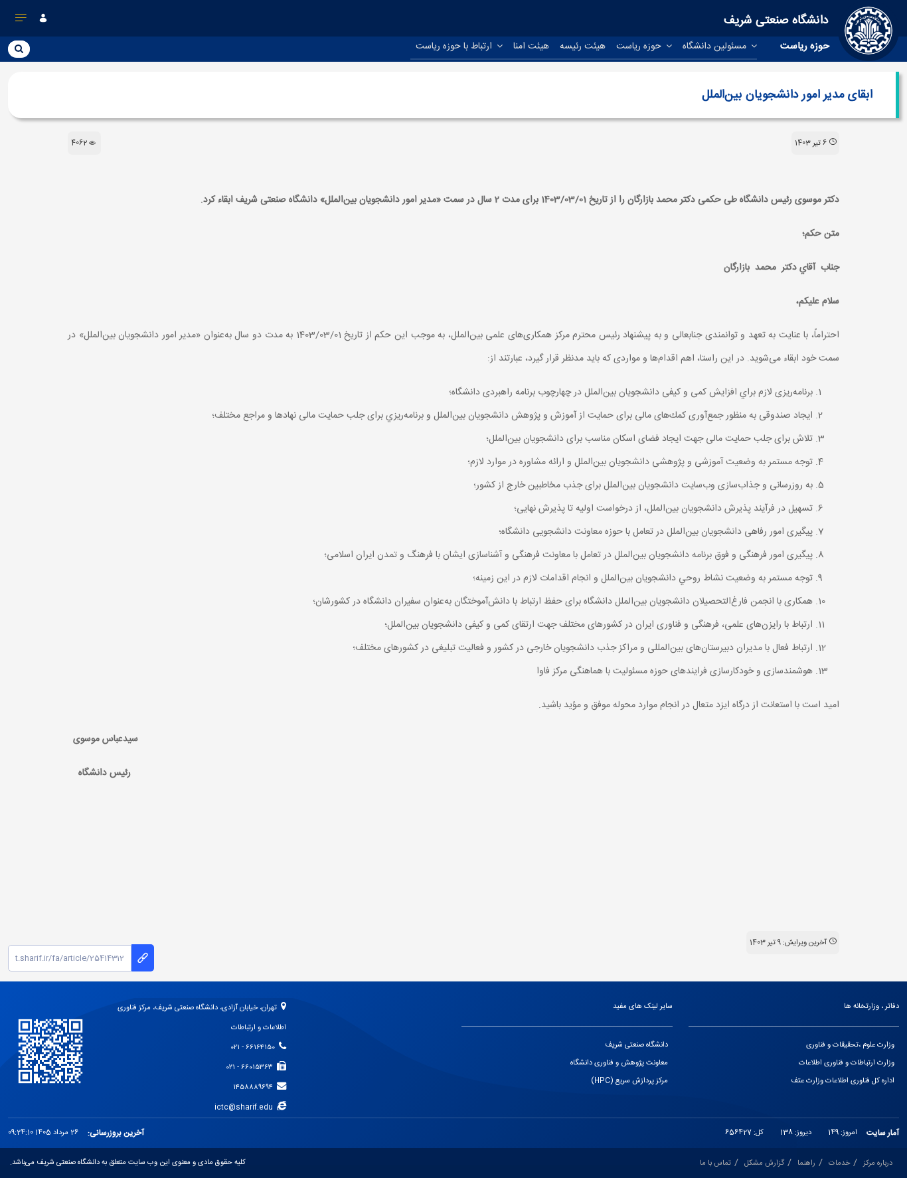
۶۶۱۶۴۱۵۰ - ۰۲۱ (255, 1048)
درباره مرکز (877, 1163)
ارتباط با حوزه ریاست (455, 46)
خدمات (839, 1163)
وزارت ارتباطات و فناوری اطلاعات (846, 1063)
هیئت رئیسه (583, 46)
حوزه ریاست (640, 46)
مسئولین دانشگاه (716, 46)
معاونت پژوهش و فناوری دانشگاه (619, 1063)
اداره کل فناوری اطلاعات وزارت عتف (842, 1081)
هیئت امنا (531, 46)
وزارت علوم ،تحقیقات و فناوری (850, 1045)
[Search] (19, 48)
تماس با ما (715, 1163)
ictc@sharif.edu (245, 1108)
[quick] (21, 20)
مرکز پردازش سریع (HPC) (629, 1081)
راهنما (806, 1163)
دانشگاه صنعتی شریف (636, 1045)
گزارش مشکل (764, 1163)
